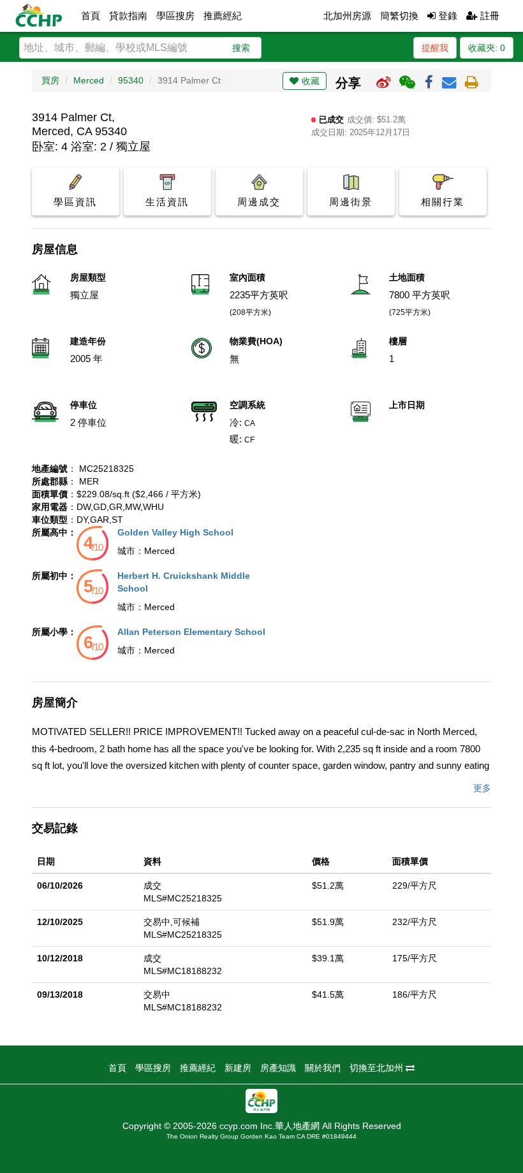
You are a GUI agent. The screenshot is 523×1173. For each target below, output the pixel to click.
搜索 (241, 48)
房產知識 (278, 1068)
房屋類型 (88, 277)
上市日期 (407, 405)
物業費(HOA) (256, 341)
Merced (88, 80)
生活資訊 (167, 201)
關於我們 (323, 1068)
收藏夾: (486, 48)
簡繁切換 (399, 15)
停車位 (83, 405)
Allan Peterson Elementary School (191, 632)
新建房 (238, 1068)
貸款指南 (128, 15)
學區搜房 (175, 15)
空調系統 (247, 405)
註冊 (488, 15)
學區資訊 (75, 201)
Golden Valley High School (175, 532)
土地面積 (407, 277)
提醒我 (435, 48)
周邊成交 (259, 201)
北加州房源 (347, 15)
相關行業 (442, 201)
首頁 (90, 15)
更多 (482, 788)
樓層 (398, 341)
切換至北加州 (378, 1068)
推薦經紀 (222, 15)
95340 (131, 80)
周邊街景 (350, 201)
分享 (348, 83)
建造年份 (88, 341)
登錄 (446, 15)
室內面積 (247, 277)
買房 (50, 80)
